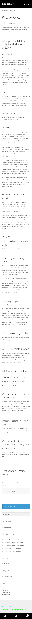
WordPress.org (6, 594)
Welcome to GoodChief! (10, 527)
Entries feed (5, 590)
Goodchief (7, 4)
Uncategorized (8, 576)
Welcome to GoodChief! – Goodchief (12, 483)
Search (16, 616)
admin (5, 539)
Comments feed (6, 592)
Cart (24, 614)
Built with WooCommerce (18, 609)
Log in (3, 589)
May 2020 (6, 564)
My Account (5, 616)
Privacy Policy (6, 609)
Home (5, 10)
